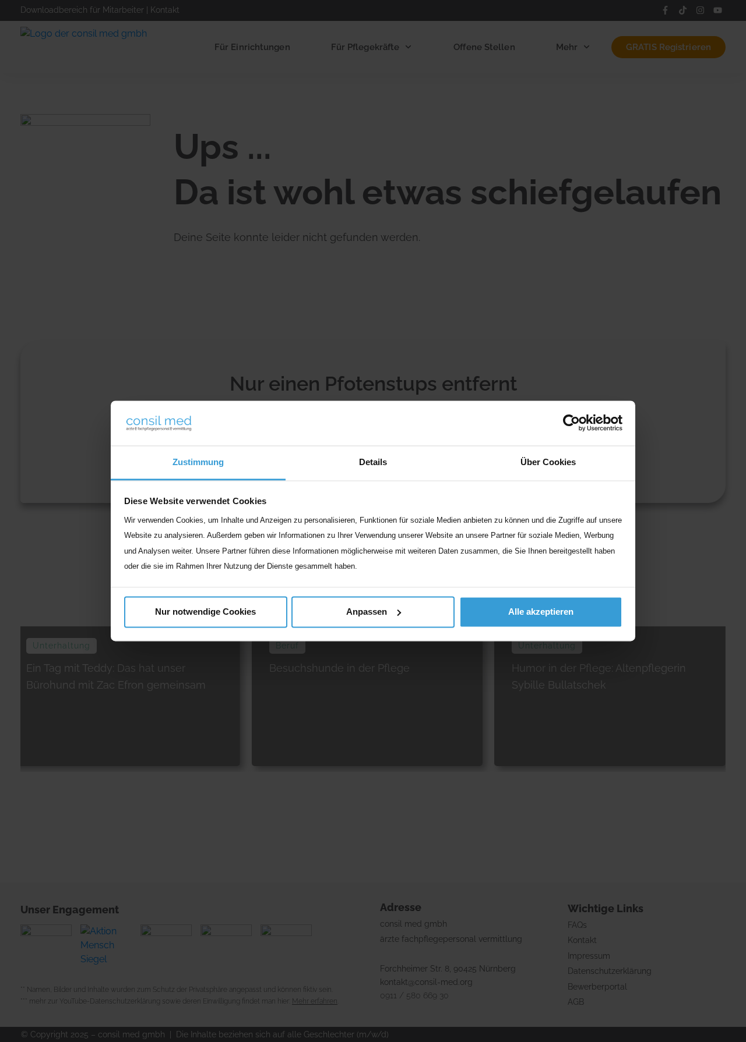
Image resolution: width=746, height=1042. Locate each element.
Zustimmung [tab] (198, 462)
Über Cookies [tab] (548, 462)
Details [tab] (373, 462)
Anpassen (366, 611)
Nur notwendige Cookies (205, 611)
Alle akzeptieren (540, 611)
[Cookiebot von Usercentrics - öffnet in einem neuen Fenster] (571, 423)
